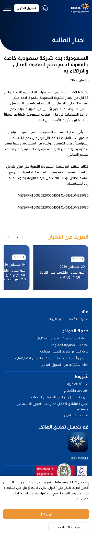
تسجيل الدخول (26, 8)
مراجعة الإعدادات (68, 527)
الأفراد (83, 319)
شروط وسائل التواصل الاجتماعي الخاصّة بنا (59, 397)
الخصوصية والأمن (76, 415)
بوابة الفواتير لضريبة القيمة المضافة (64, 351)
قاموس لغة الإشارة (29, 358)
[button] (17, 236)
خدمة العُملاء (79, 338)
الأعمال (72, 319)
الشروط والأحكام (76, 390)
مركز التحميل (59, 338)
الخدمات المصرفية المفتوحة (69, 345)
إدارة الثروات (55, 319)
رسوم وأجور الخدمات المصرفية (66, 358)
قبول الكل (46, 514)
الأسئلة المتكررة (77, 384)
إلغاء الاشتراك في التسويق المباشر (64, 365)
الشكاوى (42, 338)
